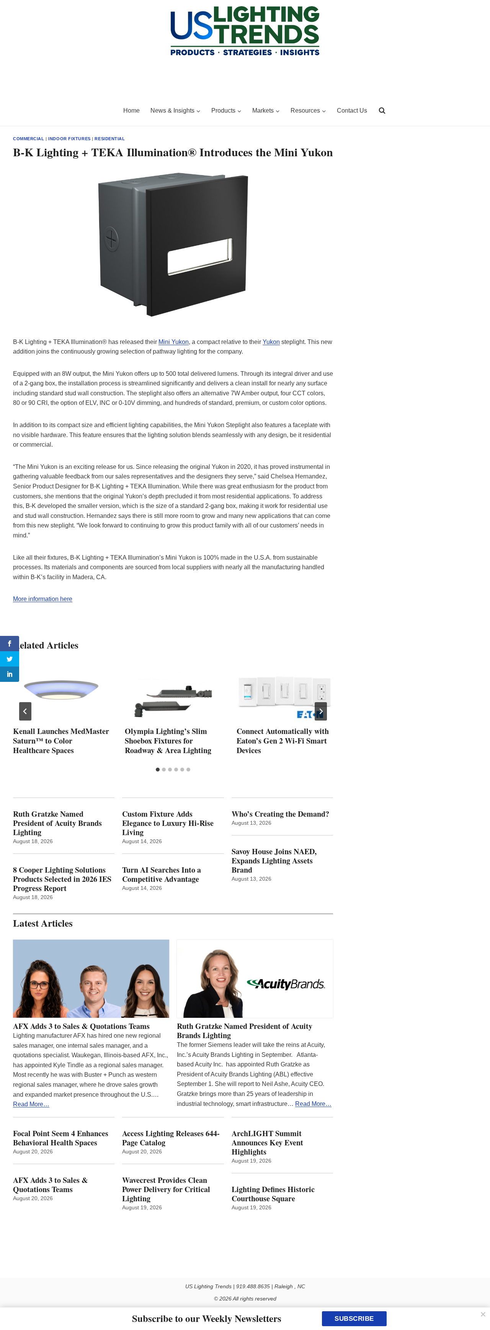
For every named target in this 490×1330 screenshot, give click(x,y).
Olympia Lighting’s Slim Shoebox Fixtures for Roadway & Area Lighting (168, 741)
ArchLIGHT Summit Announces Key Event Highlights (267, 1142)
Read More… (31, 1104)
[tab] (158, 769)
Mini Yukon (173, 342)
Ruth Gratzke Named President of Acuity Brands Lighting (57, 823)
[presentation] (61, 692)
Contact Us (352, 110)
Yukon (271, 342)
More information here (42, 599)
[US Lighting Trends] (63, 111)
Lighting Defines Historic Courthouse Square (273, 1194)
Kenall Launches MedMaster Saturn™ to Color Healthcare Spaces (61, 741)
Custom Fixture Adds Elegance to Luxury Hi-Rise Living (168, 823)
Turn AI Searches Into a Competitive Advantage (163, 874)
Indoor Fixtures (69, 138)
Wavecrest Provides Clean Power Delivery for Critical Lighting (166, 1189)
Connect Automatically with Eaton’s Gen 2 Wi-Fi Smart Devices (283, 741)
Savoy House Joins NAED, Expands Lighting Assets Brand (274, 861)
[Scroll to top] (475, 1308)
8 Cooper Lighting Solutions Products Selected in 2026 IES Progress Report (62, 879)
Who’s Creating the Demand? (280, 814)
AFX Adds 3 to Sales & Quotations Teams (81, 1026)
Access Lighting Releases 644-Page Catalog (171, 1138)
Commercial (28, 138)
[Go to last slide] (25, 711)
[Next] (321, 711)
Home (131, 110)
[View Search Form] (382, 110)
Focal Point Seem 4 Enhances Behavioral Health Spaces (60, 1138)
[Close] (483, 1314)
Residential (110, 138)
